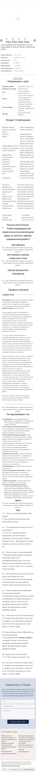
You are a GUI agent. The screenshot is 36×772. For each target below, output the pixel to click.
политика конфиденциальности (10, 765)
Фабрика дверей (25, 638)
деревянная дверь (8, 308)
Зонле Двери (6, 300)
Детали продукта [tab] (18, 78)
